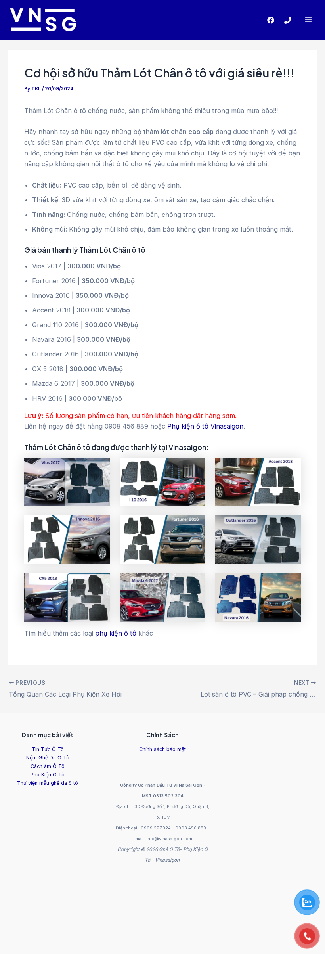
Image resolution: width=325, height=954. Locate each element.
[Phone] (287, 20)
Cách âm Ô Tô (48, 766)
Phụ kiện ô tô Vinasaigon (205, 426)
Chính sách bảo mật (162, 749)
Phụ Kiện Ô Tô (48, 775)
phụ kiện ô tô (115, 633)
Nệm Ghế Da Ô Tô (47, 758)
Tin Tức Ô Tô (48, 749)
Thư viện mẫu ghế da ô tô (47, 783)
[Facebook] (270, 20)
